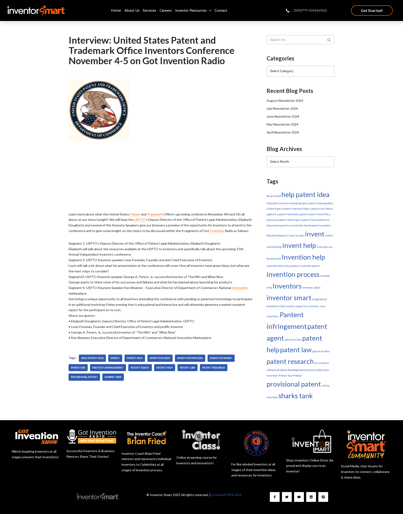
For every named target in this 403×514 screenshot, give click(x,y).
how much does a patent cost (308, 208)
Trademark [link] (155, 214)
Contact (221, 10)
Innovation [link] (240, 288)
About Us (131, 10)
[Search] (329, 39)
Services (149, 10)
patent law (187, 367)
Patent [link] (135, 214)
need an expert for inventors (302, 306)
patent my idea (321, 351)
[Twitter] (287, 497)
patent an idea (293, 339)
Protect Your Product (290, 375)
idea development (277, 235)
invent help (135, 358)
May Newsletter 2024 (282, 124)
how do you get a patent (303, 203)
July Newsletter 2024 (282, 108)
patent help (164, 367)
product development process (296, 370)
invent (115, 358)
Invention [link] (217, 231)
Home (116, 10)
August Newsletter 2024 (285, 100)
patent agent (140, 367)
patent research (213, 367)
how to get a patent (299, 219)
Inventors (78, 367)
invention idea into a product (283, 265)
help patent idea (92, 358)
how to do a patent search (301, 214)
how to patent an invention (287, 225)
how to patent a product (317, 225)
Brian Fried (274, 196)
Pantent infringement (108, 367)
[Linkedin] (311, 497)
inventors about (311, 287)
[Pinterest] (323, 497)
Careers (166, 10)
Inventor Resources (191, 10)
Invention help (160, 358)
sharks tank (113, 377)
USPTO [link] (139, 220)
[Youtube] (299, 497)
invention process (190, 358)
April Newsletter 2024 (283, 132)
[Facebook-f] (275, 497)
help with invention (278, 203)
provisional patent (84, 377)
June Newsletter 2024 (283, 116)
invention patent (310, 265)
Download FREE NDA (226, 495)
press (318, 362)
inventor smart (221, 358)
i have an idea (296, 235)
